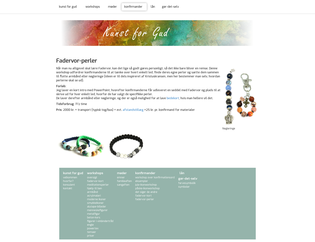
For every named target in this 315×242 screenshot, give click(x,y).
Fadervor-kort (95, 181)
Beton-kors (93, 217)
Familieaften (124, 181)
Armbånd (92, 192)
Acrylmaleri (94, 195)
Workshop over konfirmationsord (155, 177)
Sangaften (123, 185)
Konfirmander (133, 7)
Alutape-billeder (96, 206)
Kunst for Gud (68, 7)
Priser (90, 235)
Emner (121, 177)
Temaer (91, 232)
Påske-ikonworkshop (147, 188)
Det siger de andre (146, 192)
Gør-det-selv (170, 7)
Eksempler (141, 181)
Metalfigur (93, 214)
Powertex (92, 228)
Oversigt (92, 177)
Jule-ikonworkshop (146, 185)
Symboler (184, 187)
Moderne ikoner (96, 199)
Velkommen (70, 177)
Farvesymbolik (187, 183)
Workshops (92, 7)
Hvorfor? (68, 181)
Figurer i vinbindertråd (100, 221)
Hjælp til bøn (94, 188)
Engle (90, 225)
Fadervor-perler (144, 199)
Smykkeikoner (95, 203)
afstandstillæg (133, 110)
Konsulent (69, 185)
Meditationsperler (98, 185)
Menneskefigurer (97, 210)
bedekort (173, 98)
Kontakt (67, 188)
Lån (153, 7)
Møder (112, 7)
